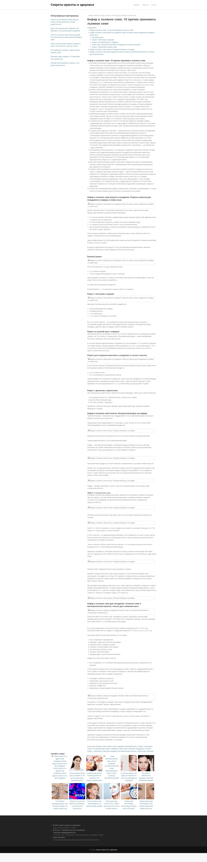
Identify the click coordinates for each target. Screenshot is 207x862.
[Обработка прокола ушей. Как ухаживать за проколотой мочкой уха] (77, 799)
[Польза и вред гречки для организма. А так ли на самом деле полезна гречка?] (77, 771)
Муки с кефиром (112, 749)
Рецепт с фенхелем (94, 751)
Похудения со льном (143, 749)
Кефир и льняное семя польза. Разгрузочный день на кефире (112, 49)
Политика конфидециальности (64, 832)
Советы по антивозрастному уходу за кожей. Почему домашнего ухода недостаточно (65, 21)
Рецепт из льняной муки (96, 749)
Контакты (56, 830)
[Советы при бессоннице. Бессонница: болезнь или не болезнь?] (129, 799)
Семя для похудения (109, 751)
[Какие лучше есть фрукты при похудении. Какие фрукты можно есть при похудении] (60, 766)
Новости (145, 5)
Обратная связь (59, 837)
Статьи (153, 5)
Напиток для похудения (115, 746)
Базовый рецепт (98, 37)
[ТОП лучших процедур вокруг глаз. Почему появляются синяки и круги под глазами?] (60, 799)
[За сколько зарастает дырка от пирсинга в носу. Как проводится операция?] (129, 771)
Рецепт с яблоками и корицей (103, 40)
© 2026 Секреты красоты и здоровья (66, 825)
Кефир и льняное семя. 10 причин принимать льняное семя (111, 30)
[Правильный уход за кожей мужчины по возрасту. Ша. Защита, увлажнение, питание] (94, 771)
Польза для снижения (145, 751)
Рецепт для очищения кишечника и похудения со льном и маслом (116, 45)
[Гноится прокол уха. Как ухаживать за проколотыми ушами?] (94, 799)
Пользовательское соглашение (73, 830)
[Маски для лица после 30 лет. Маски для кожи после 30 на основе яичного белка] (112, 799)
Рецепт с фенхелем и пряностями (104, 47)
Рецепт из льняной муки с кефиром (105, 42)
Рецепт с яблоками (145, 746)
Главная (136, 5)
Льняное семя (101, 746)
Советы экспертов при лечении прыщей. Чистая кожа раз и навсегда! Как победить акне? (66, 37)
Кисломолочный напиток (127, 751)
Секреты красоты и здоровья (72, 4)
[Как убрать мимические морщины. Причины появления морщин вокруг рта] (146, 771)
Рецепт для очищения (127, 749)
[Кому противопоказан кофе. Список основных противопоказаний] (112, 766)
